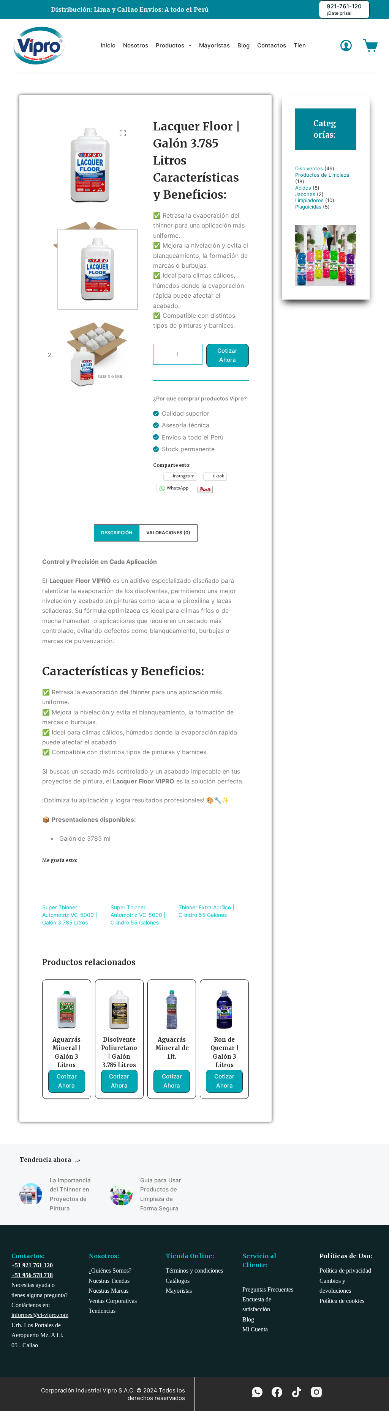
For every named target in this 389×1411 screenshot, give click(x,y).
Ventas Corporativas (113, 1301)
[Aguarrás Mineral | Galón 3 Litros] (66, 1010)
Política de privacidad (345, 1270)
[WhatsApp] (257, 1392)
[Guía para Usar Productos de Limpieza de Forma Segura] (121, 1194)
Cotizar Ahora (227, 355)
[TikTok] (296, 1392)
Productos (170, 45)
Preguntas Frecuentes (267, 1289)
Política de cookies (341, 1301)
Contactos (271, 45)
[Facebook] (277, 1392)
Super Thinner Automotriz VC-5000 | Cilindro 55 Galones (138, 915)
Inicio (108, 45)
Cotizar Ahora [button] (67, 1081)
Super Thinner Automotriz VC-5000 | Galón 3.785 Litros (69, 915)
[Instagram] (316, 1392)
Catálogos (178, 1281)
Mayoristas (214, 45)
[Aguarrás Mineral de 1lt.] (171, 1010)
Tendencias (102, 1310)
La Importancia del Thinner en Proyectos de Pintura (70, 1194)
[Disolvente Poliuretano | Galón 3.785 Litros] (119, 1010)
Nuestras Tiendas (109, 1281)
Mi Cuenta (255, 1329)
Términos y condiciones (194, 1270)
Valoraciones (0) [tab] (168, 532)
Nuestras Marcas (108, 1290)
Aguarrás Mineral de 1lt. (172, 1048)
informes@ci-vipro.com (39, 1315)
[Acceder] (346, 45)
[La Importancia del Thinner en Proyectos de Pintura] (30, 1194)
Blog (243, 45)
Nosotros (135, 45)
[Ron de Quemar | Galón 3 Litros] (224, 1010)
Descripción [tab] (116, 532)
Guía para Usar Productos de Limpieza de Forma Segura (160, 1194)
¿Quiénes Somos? (110, 1270)
